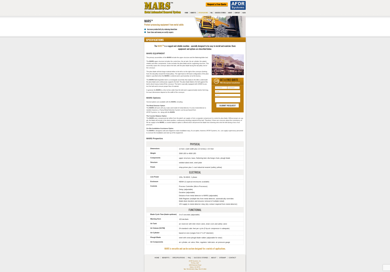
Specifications (203, 12)
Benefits (193, 12)
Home (186, 12)
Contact (237, 12)
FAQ (211, 12)
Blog (244, 12)
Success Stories (220, 12)
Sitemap (222, 258)
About (230, 12)
